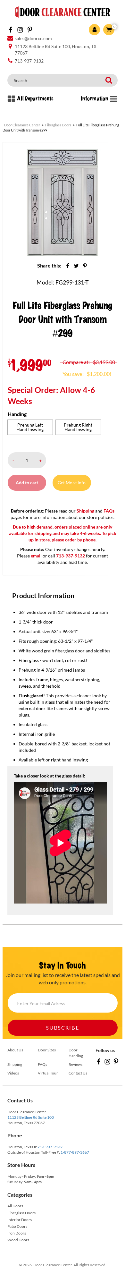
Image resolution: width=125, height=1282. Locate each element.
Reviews (75, 1064)
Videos (13, 1073)
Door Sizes (47, 1050)
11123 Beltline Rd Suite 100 (30, 1117)
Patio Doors (17, 1226)
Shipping (85, 511)
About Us (15, 1050)
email (36, 555)
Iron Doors (16, 1233)
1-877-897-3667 (75, 1152)
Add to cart (27, 482)
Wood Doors (18, 1239)
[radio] (30, 427)
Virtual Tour (48, 1073)
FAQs (109, 511)
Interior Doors (19, 1219)
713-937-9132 (50, 1146)
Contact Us (78, 1073)
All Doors (15, 1205)
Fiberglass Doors (21, 1212)
